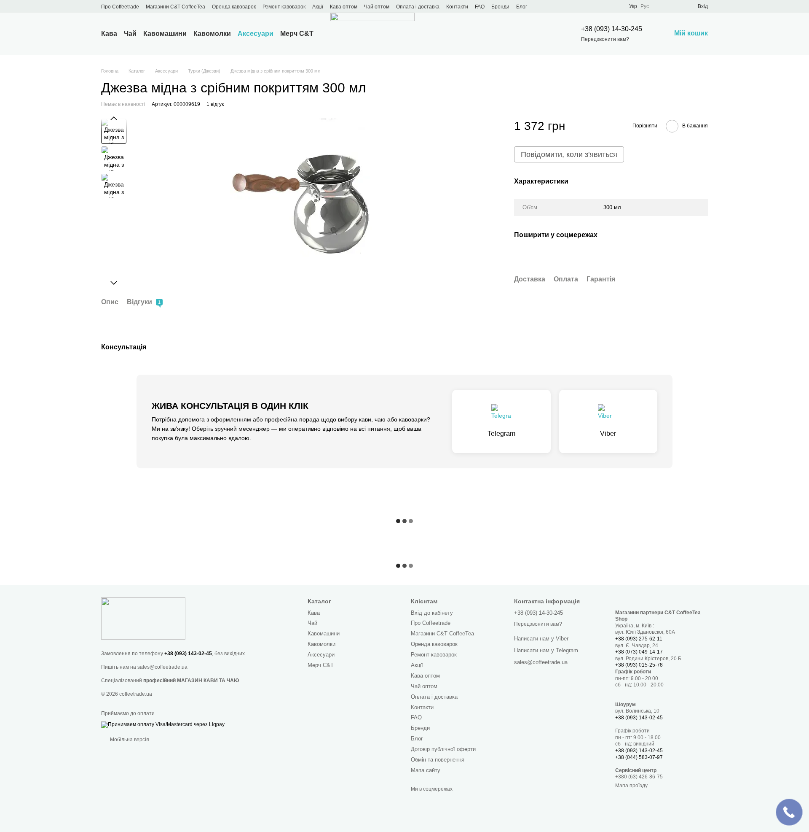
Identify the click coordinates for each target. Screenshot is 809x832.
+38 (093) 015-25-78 (639, 665)
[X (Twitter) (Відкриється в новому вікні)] (565, 6)
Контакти (457, 7)
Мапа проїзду (631, 786)
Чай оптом (376, 7)
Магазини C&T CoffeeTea (175, 7)
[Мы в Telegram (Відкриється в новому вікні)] (585, 6)
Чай (130, 33)
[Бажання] (675, 6)
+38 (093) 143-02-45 (188, 653)
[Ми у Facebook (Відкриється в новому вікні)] (555, 6)
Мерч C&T (296, 33)
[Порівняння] (660, 6)
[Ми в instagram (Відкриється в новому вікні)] (575, 6)
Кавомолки (212, 33)
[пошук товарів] (545, 34)
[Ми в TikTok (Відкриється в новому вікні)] (605, 6)
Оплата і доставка (417, 7)
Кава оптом (343, 7)
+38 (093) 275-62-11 (638, 639)
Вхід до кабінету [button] (432, 613)
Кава (109, 33)
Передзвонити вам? (605, 39)
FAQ (480, 7)
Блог (521, 7)
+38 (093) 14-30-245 (611, 28)
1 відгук (215, 104)
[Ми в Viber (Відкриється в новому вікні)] (595, 6)
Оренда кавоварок (234, 7)
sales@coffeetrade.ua (162, 667)
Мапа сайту (425, 770)
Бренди (500, 7)
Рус (644, 6)
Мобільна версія (129, 740)
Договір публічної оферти (443, 749)
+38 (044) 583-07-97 (639, 757)
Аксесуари (255, 33)
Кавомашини (165, 33)
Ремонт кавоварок (284, 7)
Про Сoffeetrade (120, 7)
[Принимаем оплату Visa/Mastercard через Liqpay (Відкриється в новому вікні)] (163, 724)
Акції (317, 7)
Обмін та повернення (437, 759)
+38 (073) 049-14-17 (639, 652)
